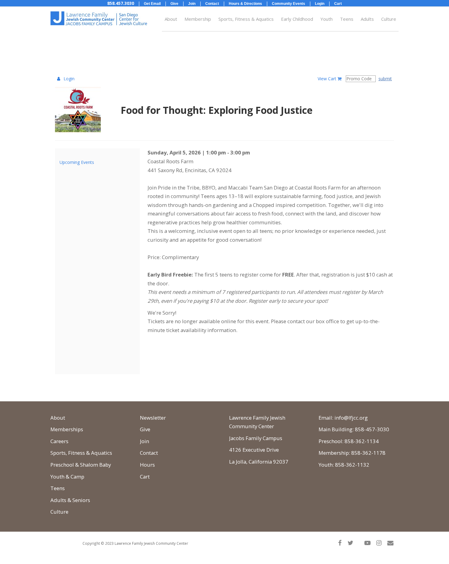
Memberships (66, 429)
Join (144, 441)
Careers (59, 441)
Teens (346, 19)
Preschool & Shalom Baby (80, 464)
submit (385, 78)
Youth (326, 19)
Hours (147, 464)
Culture (388, 19)
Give (145, 429)
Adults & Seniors (70, 500)
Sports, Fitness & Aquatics (246, 19)
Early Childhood (297, 19)
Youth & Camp (67, 476)
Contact (149, 452)
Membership (197, 19)
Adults (367, 19)
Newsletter (153, 417)
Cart (145, 476)
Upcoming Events (77, 162)
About (171, 19)
